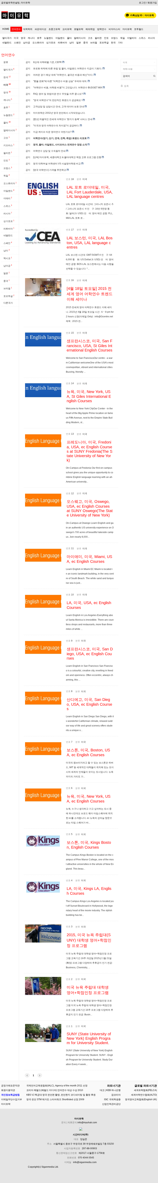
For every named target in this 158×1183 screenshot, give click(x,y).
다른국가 (8, 303)
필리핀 (98, 38)
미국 (16, 38)
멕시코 (7, 258)
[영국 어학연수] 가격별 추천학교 (49, 170)
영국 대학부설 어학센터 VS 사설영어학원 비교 (57, 163)
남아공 (26, 42)
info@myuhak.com (87, 1122)
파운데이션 (40, 29)
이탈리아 (131, 38)
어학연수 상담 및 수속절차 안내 (49, 151)
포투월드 (138, 29)
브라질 (93, 42)
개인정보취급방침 (10, 1094)
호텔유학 (78, 29)
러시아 (151, 38)
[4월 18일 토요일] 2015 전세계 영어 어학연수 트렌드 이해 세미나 (90, 293)
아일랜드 (60, 38)
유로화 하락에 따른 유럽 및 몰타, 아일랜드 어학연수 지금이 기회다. (67, 68)
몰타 (69, 38)
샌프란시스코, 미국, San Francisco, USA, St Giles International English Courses (89, 345)
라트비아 (62, 42)
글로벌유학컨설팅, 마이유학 (15, 2)
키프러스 (8, 145)
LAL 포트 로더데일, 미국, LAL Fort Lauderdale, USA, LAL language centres (90, 192)
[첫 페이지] (27, 1075)
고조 (90, 38)
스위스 (142, 38)
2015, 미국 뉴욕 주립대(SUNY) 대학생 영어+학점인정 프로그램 (89, 940)
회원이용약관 (8, 1090)
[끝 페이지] (39, 1075)
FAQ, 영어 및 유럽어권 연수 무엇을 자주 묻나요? (58, 94)
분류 (5, 62)
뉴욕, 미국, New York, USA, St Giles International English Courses (89, 396)
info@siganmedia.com (85, 1162)
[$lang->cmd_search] (154, 76)
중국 (85, 42)
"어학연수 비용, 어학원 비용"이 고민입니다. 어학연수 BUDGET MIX (67, 87)
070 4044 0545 (86, 1157)
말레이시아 (80, 38)
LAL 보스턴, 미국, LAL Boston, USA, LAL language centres (90, 242)
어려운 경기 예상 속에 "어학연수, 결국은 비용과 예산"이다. (63, 75)
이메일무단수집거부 (11, 1099)
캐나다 (31, 38)
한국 (113, 42)
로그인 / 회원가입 (148, 2)
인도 (106, 38)
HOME (5, 29)
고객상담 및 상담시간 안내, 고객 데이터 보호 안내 (58, 106)
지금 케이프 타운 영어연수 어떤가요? (52, 132)
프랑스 (114, 38)
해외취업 (90, 29)
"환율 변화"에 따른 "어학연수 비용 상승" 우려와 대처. (60, 81)
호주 (39, 38)
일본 (78, 42)
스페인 (17, 42)
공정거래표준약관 (10, 1085)
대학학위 (27, 29)
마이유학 (127, 29)
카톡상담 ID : (142, 15)
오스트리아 (38, 42)
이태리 (7, 198)
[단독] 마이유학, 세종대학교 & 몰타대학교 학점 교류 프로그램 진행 (67, 157)
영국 (23, 38)
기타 (120, 42)
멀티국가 (7, 38)
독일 (122, 38)
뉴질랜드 (48, 38)
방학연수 (101, 29)
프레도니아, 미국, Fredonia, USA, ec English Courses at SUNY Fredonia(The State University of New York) (89, 451)
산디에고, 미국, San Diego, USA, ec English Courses (89, 704)
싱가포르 (50, 42)
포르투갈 (104, 42)
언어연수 (16, 29)
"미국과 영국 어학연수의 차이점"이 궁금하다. (56, 125)
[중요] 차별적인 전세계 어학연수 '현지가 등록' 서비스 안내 (62, 119)
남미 (71, 42)
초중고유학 (54, 29)
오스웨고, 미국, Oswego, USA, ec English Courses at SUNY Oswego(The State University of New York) (90, 508)
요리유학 (67, 29)
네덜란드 (7, 42)
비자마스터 (114, 29)
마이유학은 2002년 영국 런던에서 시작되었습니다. (59, 113)
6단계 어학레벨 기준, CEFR (47, 62)
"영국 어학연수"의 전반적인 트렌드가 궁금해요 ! (57, 100)
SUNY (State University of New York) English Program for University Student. (89, 1038)
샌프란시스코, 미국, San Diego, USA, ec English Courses (90, 653)
